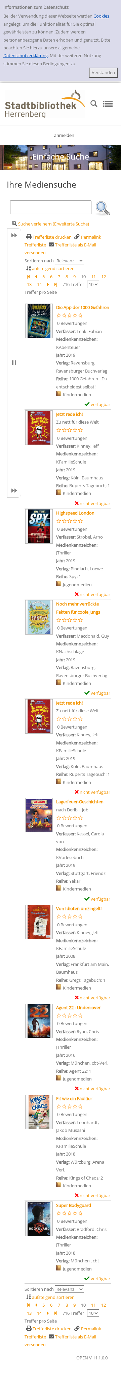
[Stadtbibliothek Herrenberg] (45, 103)
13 (29, 284)
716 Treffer (73, 284)
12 (103, 277)
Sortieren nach (39, 261)
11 (93, 277)
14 (39, 284)
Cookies (101, 16)
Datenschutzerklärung (25, 55)
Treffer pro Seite (41, 292)
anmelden (64, 135)
